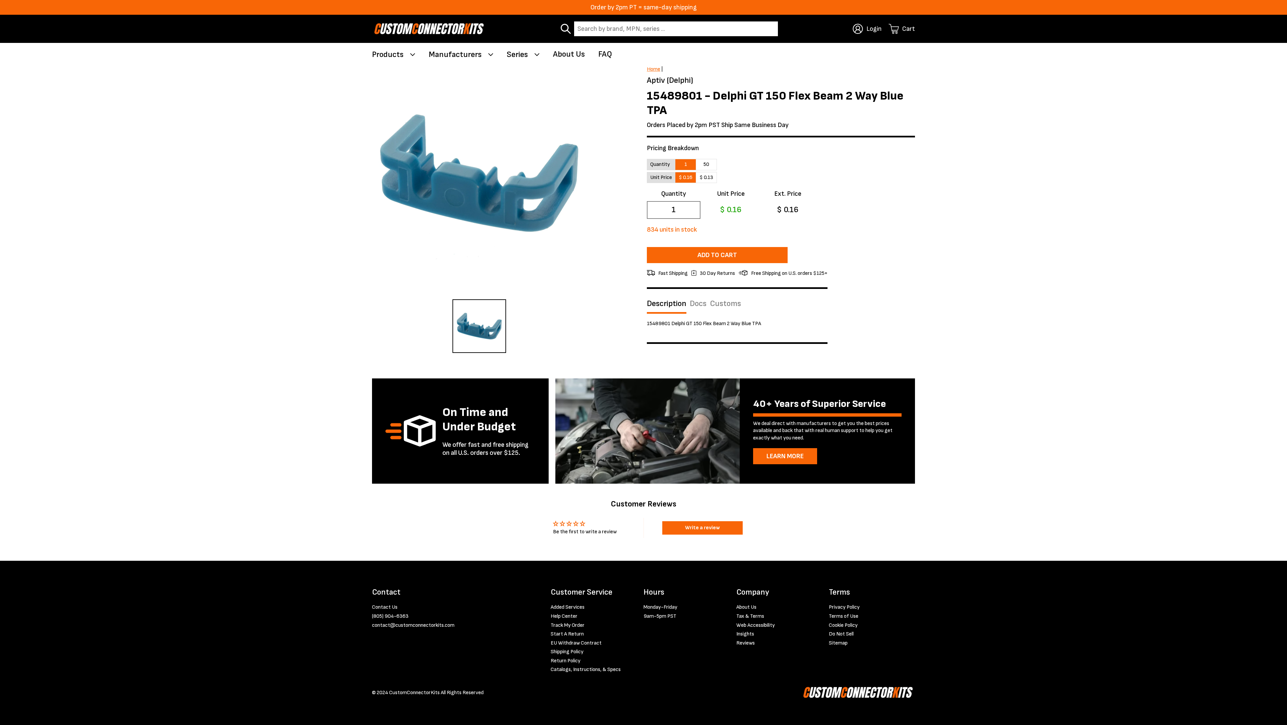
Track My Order (568, 625)
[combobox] (676, 28)
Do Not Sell (841, 634)
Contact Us (384, 607)
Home (653, 69)
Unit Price (731, 194)
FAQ (605, 54)
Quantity (673, 194)
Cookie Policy (843, 625)
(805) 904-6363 (390, 616)
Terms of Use (843, 616)
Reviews (745, 643)
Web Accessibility (755, 625)
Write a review (702, 528)
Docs (698, 303)
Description (666, 303)
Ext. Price (787, 194)
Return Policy (565, 661)
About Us (569, 54)
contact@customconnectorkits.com (413, 625)
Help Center (564, 616)
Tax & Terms (750, 616)
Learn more (785, 456)
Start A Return (567, 634)
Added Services (568, 607)
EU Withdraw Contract (576, 643)
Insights (745, 634)
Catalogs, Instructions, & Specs (586, 669)
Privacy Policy (844, 607)
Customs (725, 303)
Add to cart (717, 255)
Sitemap (838, 643)
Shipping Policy (567, 652)
